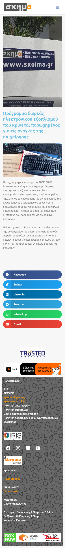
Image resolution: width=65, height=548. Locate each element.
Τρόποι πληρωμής (14, 397)
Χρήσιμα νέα (11, 470)
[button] (32, 274)
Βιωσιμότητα (11, 487)
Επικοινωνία (11, 491)
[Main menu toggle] (57, 7)
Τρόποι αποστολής (14, 401)
